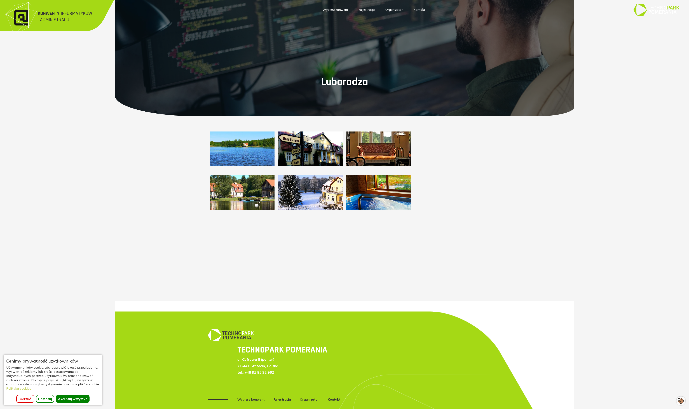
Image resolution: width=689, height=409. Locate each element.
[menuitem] (335, 10)
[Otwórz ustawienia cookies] (680, 400)
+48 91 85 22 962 (259, 372)
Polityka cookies (18, 388)
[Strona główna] (656, 9)
